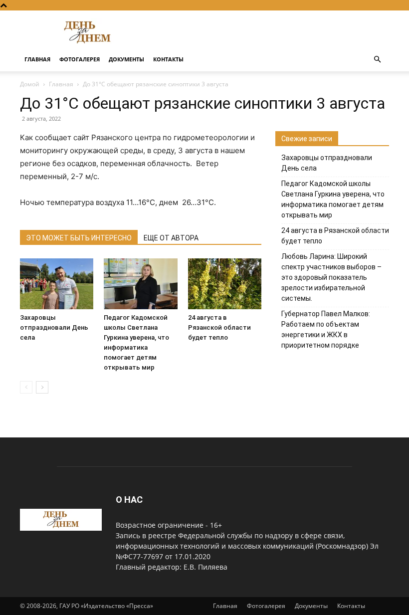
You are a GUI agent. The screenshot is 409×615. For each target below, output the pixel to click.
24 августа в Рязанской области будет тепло (219, 327)
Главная (37, 59)
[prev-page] (26, 387)
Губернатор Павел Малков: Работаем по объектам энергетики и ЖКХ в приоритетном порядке (325, 329)
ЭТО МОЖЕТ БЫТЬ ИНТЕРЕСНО (79, 238)
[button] (377, 59)
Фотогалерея (79, 59)
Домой (29, 84)
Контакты (168, 59)
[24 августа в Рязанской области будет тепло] (224, 283)
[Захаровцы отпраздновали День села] (56, 283)
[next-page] (42, 387)
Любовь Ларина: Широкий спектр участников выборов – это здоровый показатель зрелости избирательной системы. (331, 277)
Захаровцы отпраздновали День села (54, 327)
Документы (126, 59)
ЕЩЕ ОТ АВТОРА (171, 238)
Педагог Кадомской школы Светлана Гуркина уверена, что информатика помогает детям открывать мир (333, 199)
